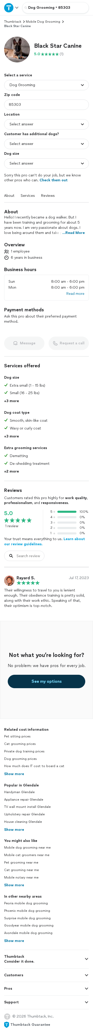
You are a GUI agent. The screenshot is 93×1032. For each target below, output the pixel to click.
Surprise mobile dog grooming (27, 918)
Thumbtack (12, 21)
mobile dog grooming (43, 21)
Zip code (12, 95)
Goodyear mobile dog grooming (28, 925)
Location (12, 114)
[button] (17, 49)
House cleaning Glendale (23, 822)
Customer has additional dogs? (31, 134)
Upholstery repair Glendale (24, 814)
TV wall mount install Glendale (27, 807)
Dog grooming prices (20, 759)
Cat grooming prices (20, 744)
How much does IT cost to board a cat (34, 766)
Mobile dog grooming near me (27, 847)
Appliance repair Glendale (23, 799)
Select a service (18, 75)
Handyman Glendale (19, 792)
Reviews (48, 195)
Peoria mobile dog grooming (26, 903)
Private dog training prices (24, 751)
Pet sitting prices (17, 736)
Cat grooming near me (21, 870)
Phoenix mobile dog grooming (27, 911)
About (9, 195)
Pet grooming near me (21, 862)
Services (28, 195)
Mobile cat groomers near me (26, 855)
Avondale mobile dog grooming (28, 933)
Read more (75, 293)
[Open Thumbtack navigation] (11, 7)
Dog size (11, 153)
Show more (14, 774)
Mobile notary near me (21, 877)
